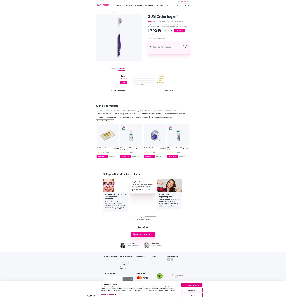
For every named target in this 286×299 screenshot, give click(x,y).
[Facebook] (168, 259)
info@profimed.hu (108, 259)
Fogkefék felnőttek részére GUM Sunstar (150, 113)
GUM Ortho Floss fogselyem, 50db (150, 148)
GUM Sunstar (153, 38)
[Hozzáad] (171, 30)
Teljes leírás (184, 26)
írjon (140, 219)
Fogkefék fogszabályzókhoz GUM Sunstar (174, 113)
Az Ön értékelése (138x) (160, 21)
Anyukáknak (138, 5)
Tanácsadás (159, 5)
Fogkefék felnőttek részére (112, 110)
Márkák (137, 259)
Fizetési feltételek (123, 264)
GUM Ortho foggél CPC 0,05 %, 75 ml (175, 148)
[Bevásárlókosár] (185, 5)
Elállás (121, 266)
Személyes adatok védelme (125, 262)
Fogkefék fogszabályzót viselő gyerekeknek (165, 110)
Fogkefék (99, 110)
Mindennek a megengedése (192, 285)
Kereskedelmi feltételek (125, 259)
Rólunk (153, 259)
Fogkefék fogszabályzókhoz (129, 110)
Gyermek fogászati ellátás (104, 113)
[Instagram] (172, 259)
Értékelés (121, 68)
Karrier (153, 260)
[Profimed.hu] (102, 5)
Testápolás (129, 5)
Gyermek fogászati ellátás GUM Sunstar (161, 117)
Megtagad (192, 295)
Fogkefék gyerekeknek (145, 110)
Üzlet (167, 5)
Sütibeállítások (123, 268)
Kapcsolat (154, 262)
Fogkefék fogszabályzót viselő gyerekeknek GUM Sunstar (133, 117)
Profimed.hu (98, 12)
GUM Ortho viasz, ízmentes (103, 147)
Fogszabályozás (112, 12)
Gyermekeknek (149, 5)
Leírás (113, 68)
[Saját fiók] (183, 5)
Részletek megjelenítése (107, 294)
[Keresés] (178, 5)
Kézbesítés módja (123, 260)
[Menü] (189, 5)
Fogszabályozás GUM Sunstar (105, 120)
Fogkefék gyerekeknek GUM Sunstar (106, 117)
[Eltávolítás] (165, 30)
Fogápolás (120, 5)
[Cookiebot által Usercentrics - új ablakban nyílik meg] (91, 296)
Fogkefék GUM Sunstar (131, 113)
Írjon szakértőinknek (141, 234)
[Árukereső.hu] (167, 276)
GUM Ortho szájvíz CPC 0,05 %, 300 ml (127, 148)
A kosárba (178, 30)
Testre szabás (191, 290)
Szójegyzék (138, 260)
